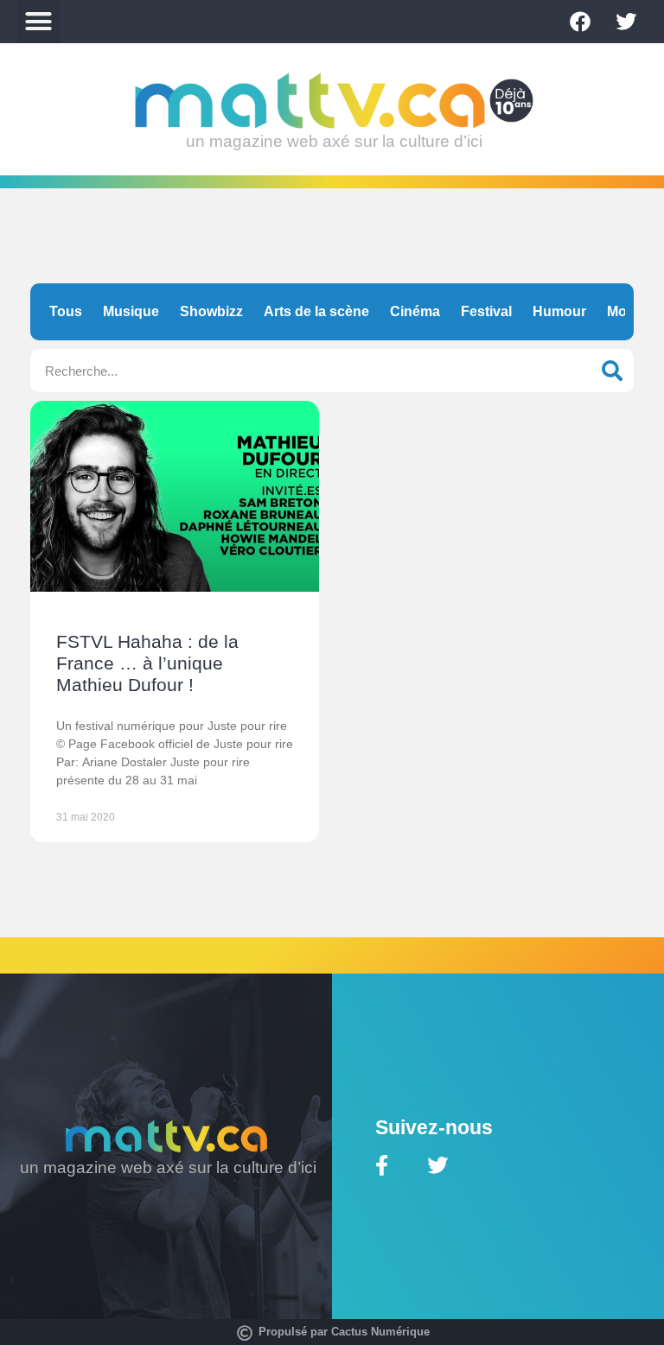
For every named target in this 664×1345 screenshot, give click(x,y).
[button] (39, 21)
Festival (486, 311)
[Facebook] (580, 21)
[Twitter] (626, 21)
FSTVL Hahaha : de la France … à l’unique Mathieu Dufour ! (147, 663)
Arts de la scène (316, 311)
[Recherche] (612, 370)
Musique (131, 311)
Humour (559, 311)
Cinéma (415, 311)
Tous (65, 311)
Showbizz (211, 311)
